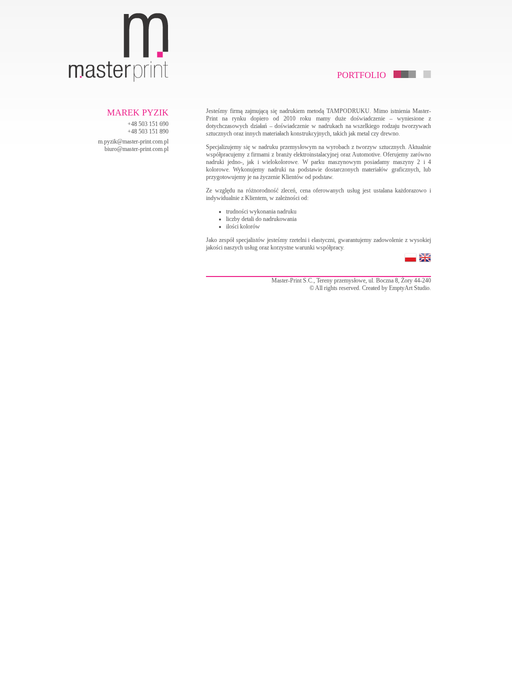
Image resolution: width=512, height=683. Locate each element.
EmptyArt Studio (409, 288)
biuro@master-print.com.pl (136, 149)
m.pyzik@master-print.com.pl (133, 141)
